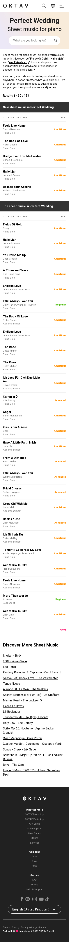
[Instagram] (34, 900)
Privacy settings (29, 927)
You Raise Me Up (19, 62)
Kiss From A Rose (15, 427)
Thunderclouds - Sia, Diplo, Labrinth (25, 717)
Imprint (43, 927)
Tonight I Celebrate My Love (22, 550)
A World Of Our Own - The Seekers (25, 689)
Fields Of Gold (39, 58)
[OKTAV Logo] (15, 6)
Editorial (34, 842)
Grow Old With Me (15, 503)
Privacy (15, 927)
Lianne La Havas (13, 706)
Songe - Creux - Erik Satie (19, 749)
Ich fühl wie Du (13, 534)
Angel (7, 412)
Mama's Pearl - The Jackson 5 (22, 700)
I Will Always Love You (18, 301)
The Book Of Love (15, 141)
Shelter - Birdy (12, 655)
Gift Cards (34, 823)
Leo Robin (9, 667)
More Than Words (15, 595)
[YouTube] (41, 900)
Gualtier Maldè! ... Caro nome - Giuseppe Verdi (32, 743)
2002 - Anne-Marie (15, 661)
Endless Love (12, 286)
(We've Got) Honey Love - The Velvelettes (30, 678)
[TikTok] (47, 900)
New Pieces (34, 833)
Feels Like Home (14, 125)
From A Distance (14, 458)
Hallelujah (57, 58)
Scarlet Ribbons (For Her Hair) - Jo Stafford (31, 695)
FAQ (34, 879)
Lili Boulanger (11, 711)
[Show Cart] (53, 6)
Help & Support (34, 889)
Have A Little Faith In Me (19, 442)
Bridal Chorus (12, 488)
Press (35, 861)
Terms (6, 927)
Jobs (34, 856)
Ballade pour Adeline (17, 187)
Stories (34, 838)
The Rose (9, 347)
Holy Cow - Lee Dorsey (18, 723)
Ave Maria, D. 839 (14, 565)
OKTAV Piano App (34, 814)
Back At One (11, 519)
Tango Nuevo (11, 683)
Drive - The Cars (13, 765)
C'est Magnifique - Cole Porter (22, 738)
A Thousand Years (15, 270)
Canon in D (10, 396)
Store (34, 866)
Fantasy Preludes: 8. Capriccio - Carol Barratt (32, 672)
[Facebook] (22, 900)
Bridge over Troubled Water (22, 156)
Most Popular (34, 828)
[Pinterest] (27, 900)
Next (63, 630)
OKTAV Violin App (34, 819)
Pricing (34, 884)
